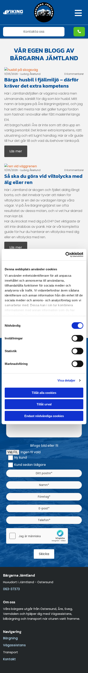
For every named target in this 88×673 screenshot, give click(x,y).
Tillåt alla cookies (44, 392)
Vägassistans (14, 645)
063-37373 (11, 589)
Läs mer (15, 151)
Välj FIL (12, 452)
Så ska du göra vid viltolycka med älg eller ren (43, 179)
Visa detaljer (66, 380)
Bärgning (10, 638)
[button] (74, 13)
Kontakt (9, 659)
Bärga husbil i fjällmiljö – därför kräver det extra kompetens (41, 82)
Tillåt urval (44, 404)
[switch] (77, 338)
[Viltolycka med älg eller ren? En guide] (44, 166)
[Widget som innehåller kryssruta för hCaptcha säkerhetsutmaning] (37, 536)
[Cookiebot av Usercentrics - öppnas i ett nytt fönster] (65, 254)
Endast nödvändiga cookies (44, 415)
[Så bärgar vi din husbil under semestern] (44, 70)
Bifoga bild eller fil (44, 446)
